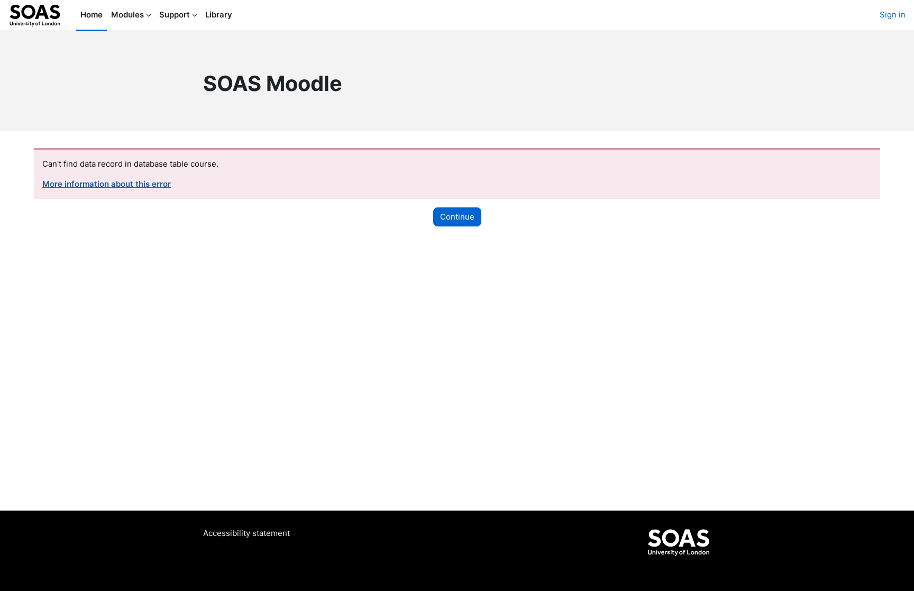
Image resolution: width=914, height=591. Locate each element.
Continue (457, 217)
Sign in (893, 15)
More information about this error (106, 184)
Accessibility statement (246, 533)
